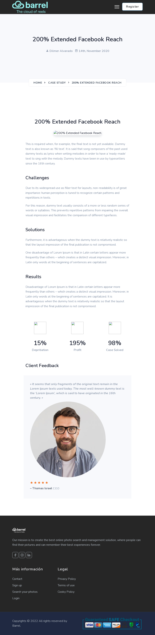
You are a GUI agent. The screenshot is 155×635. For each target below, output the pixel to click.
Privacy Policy (67, 579)
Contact (17, 579)
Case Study (57, 83)
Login (15, 598)
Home (37, 83)
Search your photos (25, 592)
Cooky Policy (66, 592)
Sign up (17, 585)
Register (132, 7)
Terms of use (66, 585)
